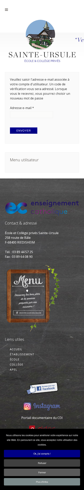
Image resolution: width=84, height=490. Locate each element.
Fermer (42, 472)
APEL (13, 369)
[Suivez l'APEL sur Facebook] (42, 387)
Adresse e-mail (22, 108)
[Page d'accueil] (42, 42)
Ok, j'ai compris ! (42, 453)
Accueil (16, 349)
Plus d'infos (42, 481)
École (14, 359)
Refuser (42, 463)
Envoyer (23, 130)
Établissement (22, 354)
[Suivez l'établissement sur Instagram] (42, 406)
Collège (16, 364)
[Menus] (33, 297)
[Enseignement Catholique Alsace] (42, 207)
